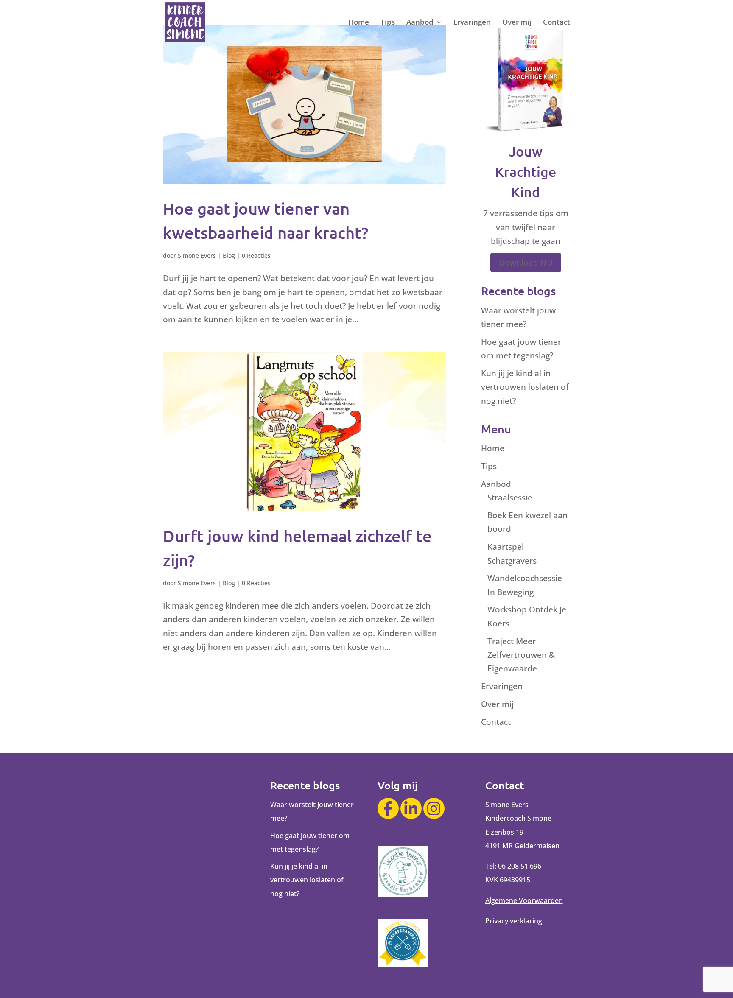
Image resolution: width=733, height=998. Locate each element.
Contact (556, 23)
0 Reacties (256, 256)
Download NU (526, 262)
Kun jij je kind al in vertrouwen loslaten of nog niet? (525, 387)
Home (358, 23)
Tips (387, 23)
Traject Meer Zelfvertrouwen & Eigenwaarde (521, 655)
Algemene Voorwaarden (524, 900)
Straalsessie (509, 497)
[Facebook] (388, 808)
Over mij (517, 23)
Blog (229, 256)
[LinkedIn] (411, 808)
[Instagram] (434, 808)
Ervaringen (472, 23)
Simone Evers (197, 256)
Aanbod (420, 23)
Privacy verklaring (513, 920)
